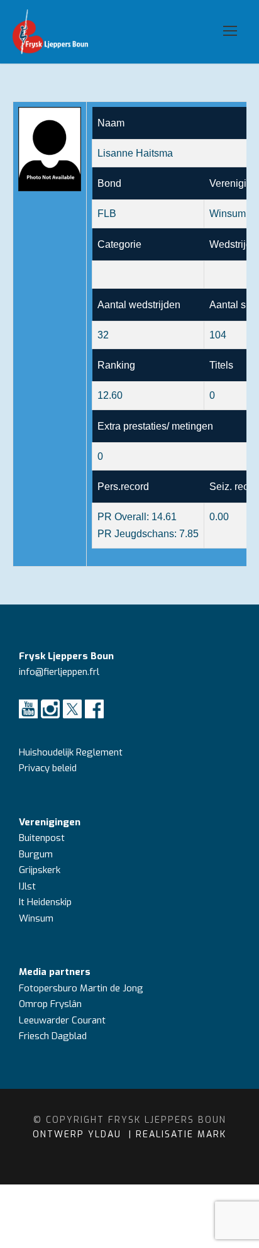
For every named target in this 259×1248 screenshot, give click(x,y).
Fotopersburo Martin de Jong (81, 988)
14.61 (164, 516)
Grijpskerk (39, 870)
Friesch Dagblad (54, 1036)
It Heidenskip (45, 902)
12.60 (110, 395)
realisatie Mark (181, 1134)
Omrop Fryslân (51, 1004)
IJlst (27, 886)
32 (103, 335)
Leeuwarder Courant (63, 1020)
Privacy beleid (48, 768)
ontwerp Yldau (79, 1134)
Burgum (36, 854)
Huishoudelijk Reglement (72, 752)
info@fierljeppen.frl (59, 672)
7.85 (189, 533)
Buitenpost (42, 838)
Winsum (36, 918)
